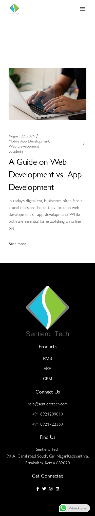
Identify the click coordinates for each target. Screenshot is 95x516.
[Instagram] (51, 489)
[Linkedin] (57, 489)
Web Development (24, 146)
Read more (17, 243)
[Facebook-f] (38, 489)
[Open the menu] (82, 8)
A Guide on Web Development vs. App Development (45, 174)
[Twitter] (44, 489)
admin (16, 151)
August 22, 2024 (22, 135)
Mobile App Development (29, 140)
